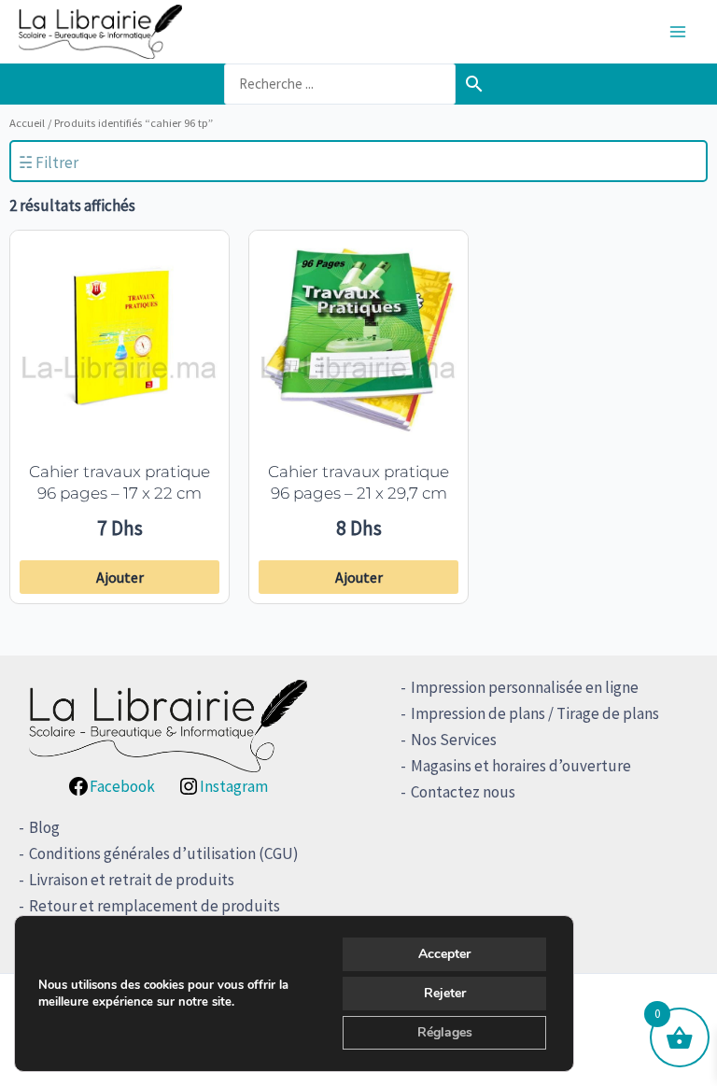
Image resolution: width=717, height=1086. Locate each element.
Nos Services (454, 739)
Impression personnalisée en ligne (525, 687)
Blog (44, 827)
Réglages (444, 1032)
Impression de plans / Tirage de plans (535, 713)
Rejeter (445, 993)
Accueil (27, 122)
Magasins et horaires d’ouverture (521, 765)
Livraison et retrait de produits (131, 879)
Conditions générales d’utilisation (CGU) (164, 853)
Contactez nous (463, 792)
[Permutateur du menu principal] (677, 31)
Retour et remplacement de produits (154, 906)
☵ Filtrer (48, 162)
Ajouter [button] (120, 577)
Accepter (444, 954)
